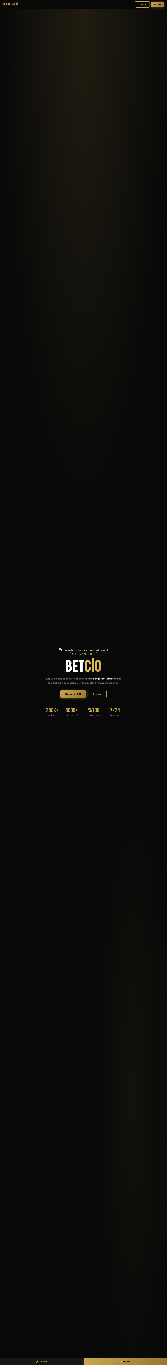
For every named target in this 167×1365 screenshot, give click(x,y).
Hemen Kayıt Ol (73, 694)
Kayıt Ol (157, 4)
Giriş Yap (142, 4)
